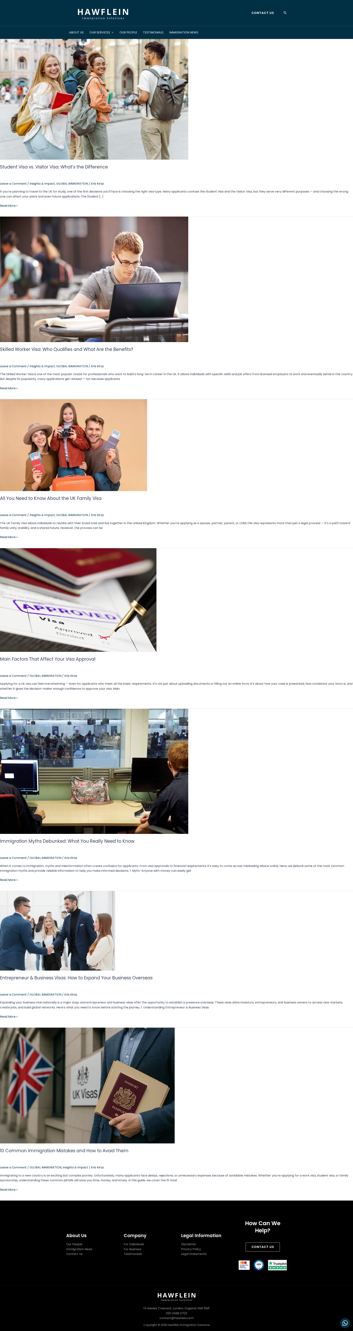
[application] (112, 32)
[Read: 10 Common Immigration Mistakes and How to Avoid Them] (87, 1085)
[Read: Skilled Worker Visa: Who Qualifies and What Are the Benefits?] (94, 279)
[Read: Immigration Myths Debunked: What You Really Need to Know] (94, 771)
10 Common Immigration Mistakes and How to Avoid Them (64, 1151)
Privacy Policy (191, 1249)
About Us (76, 32)
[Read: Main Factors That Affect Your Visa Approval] (78, 600)
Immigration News (183, 32)
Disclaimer (188, 1244)
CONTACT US (263, 1247)
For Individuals (134, 1244)
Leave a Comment (13, 184)
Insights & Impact (42, 184)
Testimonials (153, 32)
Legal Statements (194, 1254)
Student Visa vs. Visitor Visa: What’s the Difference (54, 167)
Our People (128, 32)
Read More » (9, 205)
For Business (132, 1249)
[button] (261, 12)
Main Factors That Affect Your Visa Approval (47, 659)
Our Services (100, 32)
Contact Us (74, 1254)
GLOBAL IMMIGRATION (72, 184)
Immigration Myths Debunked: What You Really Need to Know (67, 841)
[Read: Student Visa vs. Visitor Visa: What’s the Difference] (94, 97)
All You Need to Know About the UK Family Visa (50, 498)
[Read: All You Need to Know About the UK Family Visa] (73, 445)
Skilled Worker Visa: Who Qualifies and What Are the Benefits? (66, 349)
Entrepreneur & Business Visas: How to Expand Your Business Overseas (76, 978)
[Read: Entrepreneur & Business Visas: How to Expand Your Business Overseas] (57, 930)
